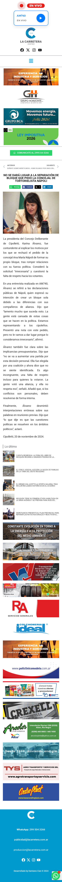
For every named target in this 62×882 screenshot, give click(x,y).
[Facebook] (22, 50)
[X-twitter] (28, 50)
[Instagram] (34, 50)
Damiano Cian (35, 871)
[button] (31, 61)
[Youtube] (40, 50)
